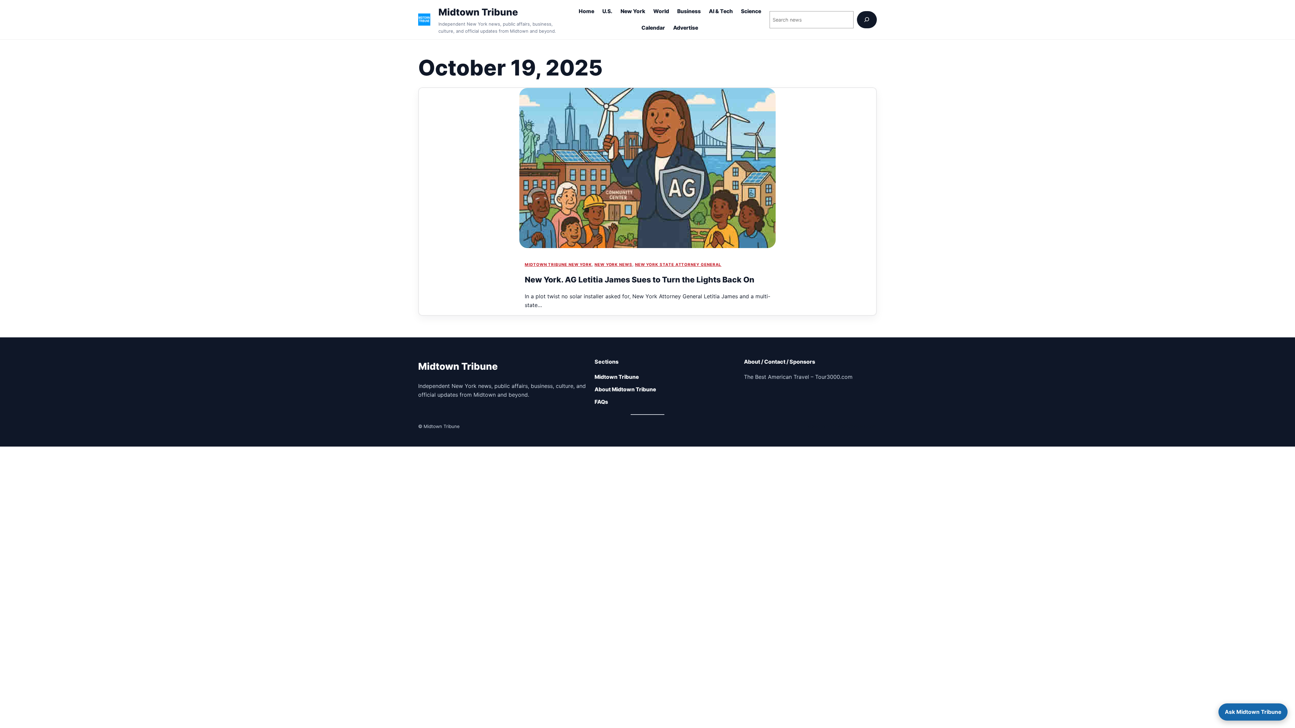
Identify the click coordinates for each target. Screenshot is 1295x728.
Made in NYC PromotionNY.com (842, 426)
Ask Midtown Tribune (1253, 711)
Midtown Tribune (478, 12)
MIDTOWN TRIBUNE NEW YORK (558, 264)
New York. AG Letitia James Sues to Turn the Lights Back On (639, 280)
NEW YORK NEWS (613, 264)
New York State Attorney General (678, 264)
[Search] (867, 19)
